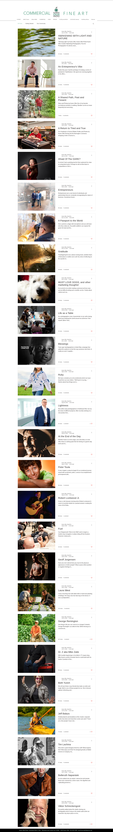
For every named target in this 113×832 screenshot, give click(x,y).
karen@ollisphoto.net (86, 830)
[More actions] (92, 32)
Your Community (41, 23)
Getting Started (29, 23)
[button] (93, 24)
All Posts (20, 23)
